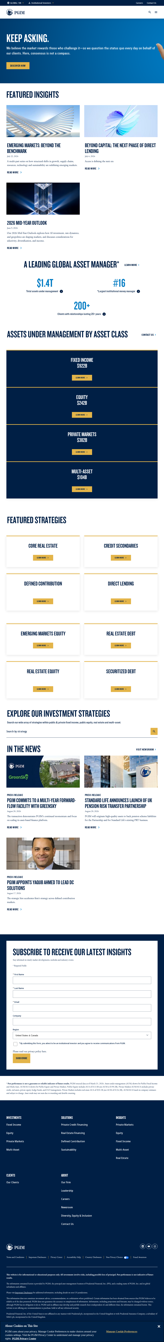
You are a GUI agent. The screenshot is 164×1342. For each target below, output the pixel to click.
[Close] (158, 1328)
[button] (15, 3)
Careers (139, 2)
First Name (19, 974)
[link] (142, 1246)
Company (17, 1015)
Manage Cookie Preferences (121, 1331)
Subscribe (21, 1058)
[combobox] (78, 731)
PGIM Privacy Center (24, 1338)
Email (16, 1001)
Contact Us (151, 2)
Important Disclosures (24, 1293)
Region (16, 1029)
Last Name (19, 988)
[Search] (154, 731)
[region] (82, 1331)
